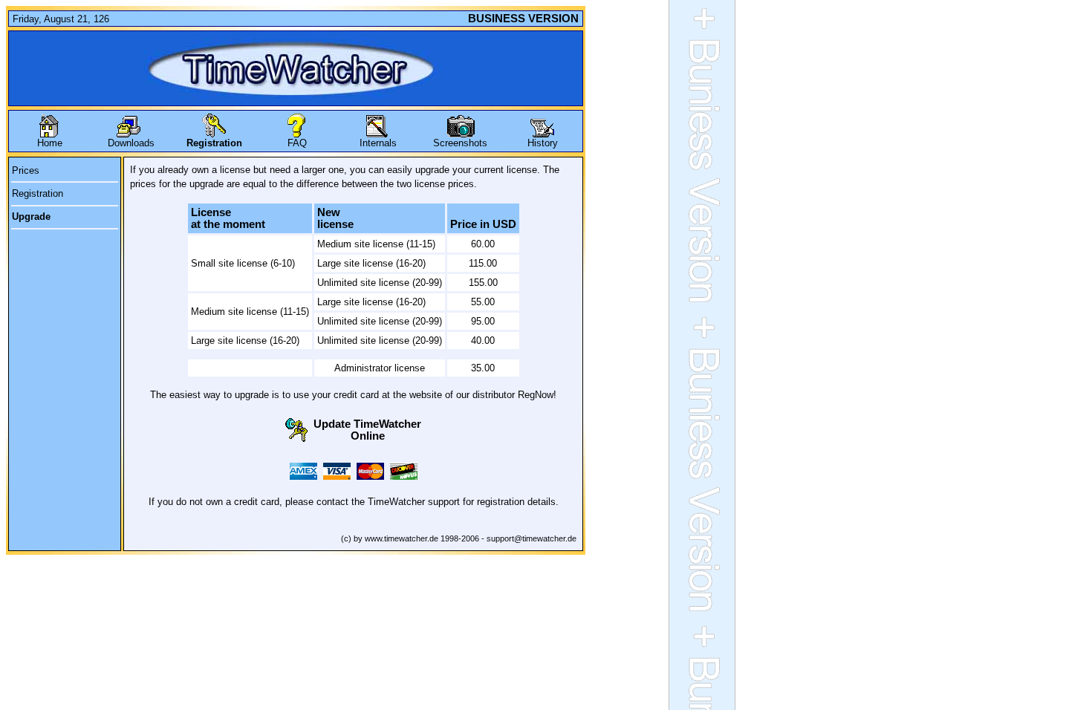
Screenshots (460, 143)
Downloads (131, 143)
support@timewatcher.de (531, 538)
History (542, 143)
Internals (378, 143)
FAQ (297, 143)
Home (49, 143)
